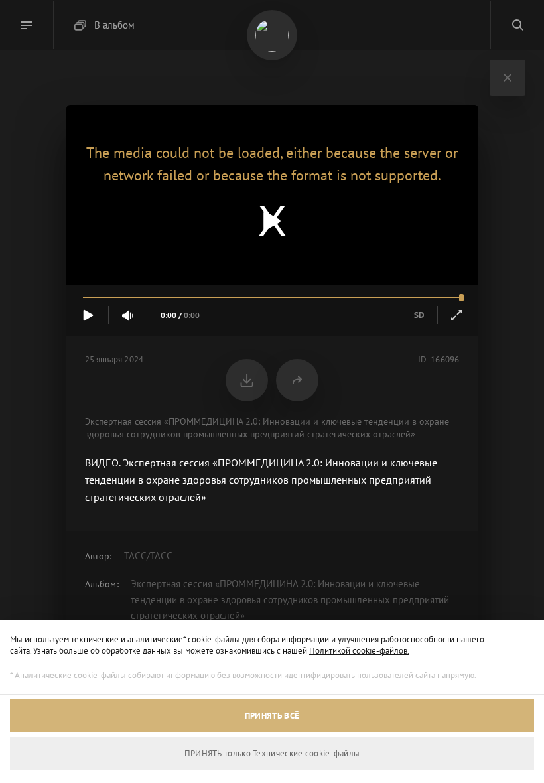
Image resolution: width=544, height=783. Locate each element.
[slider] (272, 297)
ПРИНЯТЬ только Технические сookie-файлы (272, 753)
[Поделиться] (297, 380)
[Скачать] (247, 380)
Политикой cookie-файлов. (359, 650)
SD (419, 314)
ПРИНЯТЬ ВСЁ (272, 715)
